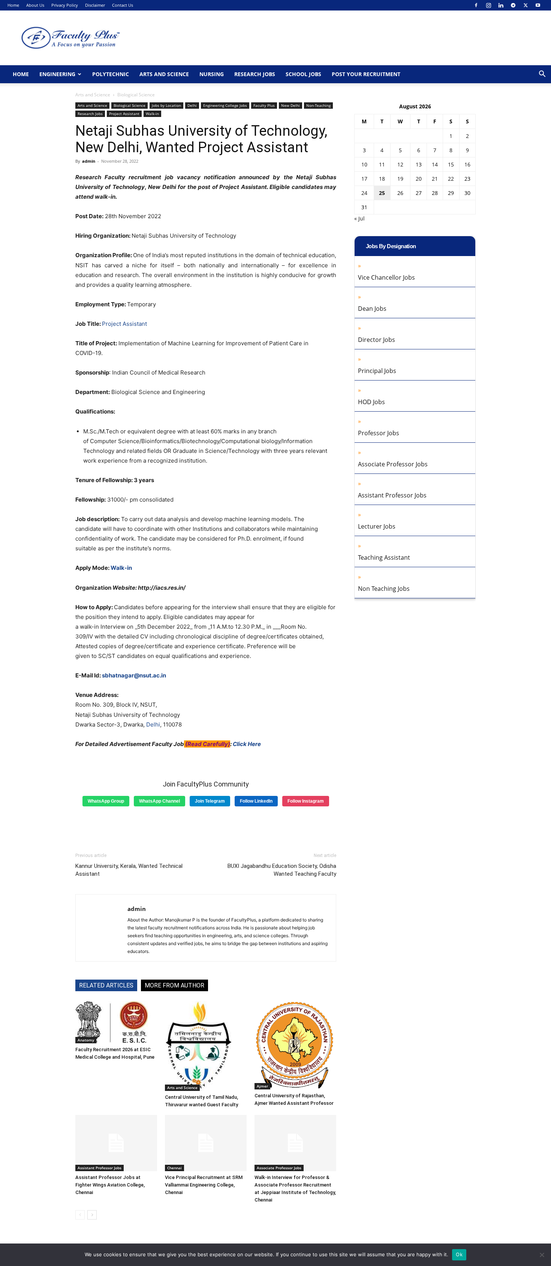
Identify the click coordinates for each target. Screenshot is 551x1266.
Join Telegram (210, 801)
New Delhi (290, 105)
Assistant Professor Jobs (99, 1167)
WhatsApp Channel (159, 801)
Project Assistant (124, 113)
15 (451, 164)
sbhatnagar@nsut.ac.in (134, 675)
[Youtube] (538, 5)
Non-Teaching (318, 105)
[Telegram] (513, 5)
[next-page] (92, 1215)
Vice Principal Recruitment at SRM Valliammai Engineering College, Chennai (204, 1185)
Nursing (211, 74)
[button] (542, 74)
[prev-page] (80, 1215)
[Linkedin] (500, 5)
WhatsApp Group (106, 801)
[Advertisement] (205, 826)
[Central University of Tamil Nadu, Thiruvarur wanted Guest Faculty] (206, 1046)
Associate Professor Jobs (279, 1167)
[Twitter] (525, 5)
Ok (459, 1254)
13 (419, 164)
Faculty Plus (264, 105)
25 (382, 192)
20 (419, 178)
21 (435, 178)
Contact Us (122, 5)
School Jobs (303, 74)
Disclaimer (95, 5)
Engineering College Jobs (225, 105)
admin (88, 161)
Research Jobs (254, 74)
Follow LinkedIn (256, 801)
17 (364, 178)
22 (451, 178)
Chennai (174, 1167)
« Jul (359, 218)
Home (13, 5)
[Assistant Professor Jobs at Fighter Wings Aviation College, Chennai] (116, 1143)
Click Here (247, 744)
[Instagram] (488, 5)
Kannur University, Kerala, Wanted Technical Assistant (129, 870)
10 (364, 164)
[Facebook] (476, 5)
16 (467, 164)
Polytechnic (110, 74)
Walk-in (152, 113)
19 (400, 178)
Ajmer (262, 1086)
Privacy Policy (64, 5)
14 (435, 164)
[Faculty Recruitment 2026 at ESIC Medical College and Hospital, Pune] (116, 1022)
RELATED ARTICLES (106, 985)
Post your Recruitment (366, 74)
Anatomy (86, 1040)
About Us (35, 5)
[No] (541, 1255)
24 (364, 192)
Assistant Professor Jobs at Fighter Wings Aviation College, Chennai (110, 1185)
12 (400, 164)
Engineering (57, 74)
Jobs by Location (166, 105)
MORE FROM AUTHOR (174, 985)
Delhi (192, 105)
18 (382, 178)
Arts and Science (164, 74)
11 (382, 164)
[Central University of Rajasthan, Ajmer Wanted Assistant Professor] (295, 1045)
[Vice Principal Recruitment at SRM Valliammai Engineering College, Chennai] (206, 1143)
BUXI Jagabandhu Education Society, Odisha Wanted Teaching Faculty (282, 870)
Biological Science (129, 105)
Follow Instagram (305, 801)
